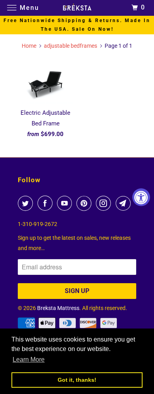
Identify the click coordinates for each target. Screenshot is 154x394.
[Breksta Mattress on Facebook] (47, 203)
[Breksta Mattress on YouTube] (66, 203)
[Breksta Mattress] (77, 7)
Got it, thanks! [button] (77, 380)
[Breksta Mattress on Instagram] (105, 203)
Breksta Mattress (58, 308)
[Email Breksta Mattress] (125, 203)
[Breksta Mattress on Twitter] (27, 203)
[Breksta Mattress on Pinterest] (86, 203)
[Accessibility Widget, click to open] (141, 197)
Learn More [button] (29, 359)
